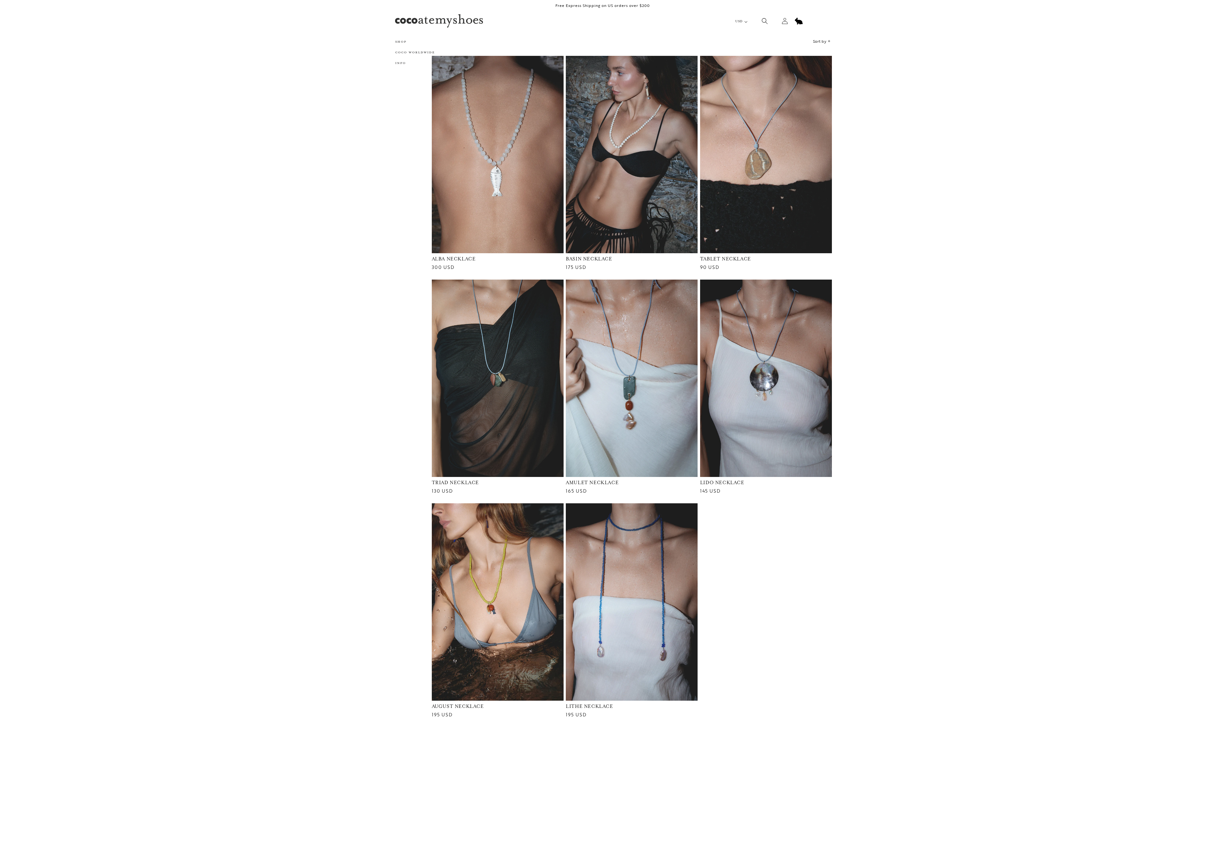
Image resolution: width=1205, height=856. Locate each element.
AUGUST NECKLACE (458, 706)
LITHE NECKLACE (589, 706)
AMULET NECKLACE (592, 482)
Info (400, 63)
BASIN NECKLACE (589, 259)
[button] (417, 41)
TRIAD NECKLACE (455, 482)
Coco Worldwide (415, 52)
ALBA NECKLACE (454, 259)
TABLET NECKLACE (725, 259)
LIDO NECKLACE (722, 482)
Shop (400, 41)
